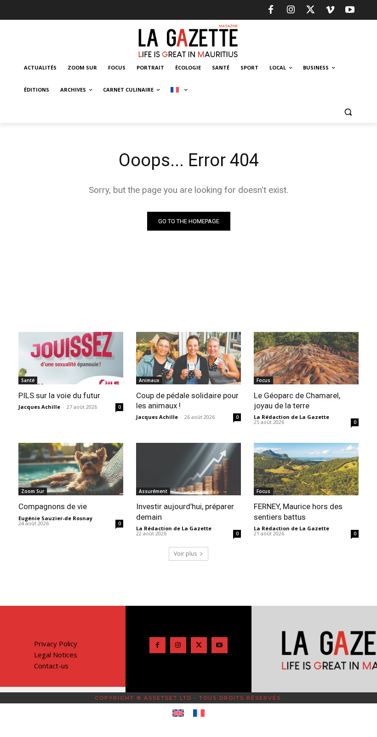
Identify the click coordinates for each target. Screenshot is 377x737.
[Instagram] (290, 10)
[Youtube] (350, 10)
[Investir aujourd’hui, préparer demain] (188, 469)
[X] (310, 10)
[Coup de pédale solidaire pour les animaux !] (188, 358)
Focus (263, 380)
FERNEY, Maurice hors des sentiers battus (298, 511)
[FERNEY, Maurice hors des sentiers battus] (306, 469)
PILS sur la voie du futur (59, 395)
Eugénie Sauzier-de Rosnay (55, 518)
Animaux (149, 380)
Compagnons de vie (52, 506)
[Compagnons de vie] (70, 469)
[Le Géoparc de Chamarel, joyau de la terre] (306, 358)
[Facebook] (271, 10)
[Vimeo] (330, 10)
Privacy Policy (55, 643)
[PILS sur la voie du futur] (70, 358)
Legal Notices (55, 654)
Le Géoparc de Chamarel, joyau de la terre (298, 400)
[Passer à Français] (198, 713)
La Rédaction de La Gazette (291, 416)
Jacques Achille (39, 406)
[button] (348, 112)
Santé (27, 380)
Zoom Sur (32, 491)
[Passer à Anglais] (178, 713)
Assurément (153, 491)
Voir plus (185, 553)
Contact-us (51, 665)
